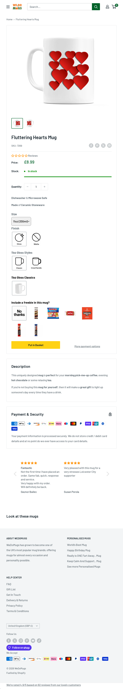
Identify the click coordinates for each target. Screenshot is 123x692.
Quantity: (16, 186)
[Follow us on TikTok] (39, 640)
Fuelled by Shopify (15, 672)
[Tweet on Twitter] (103, 145)
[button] (19, 155)
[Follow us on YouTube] (33, 640)
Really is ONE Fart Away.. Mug (84, 555)
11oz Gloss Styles (21, 252)
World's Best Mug (77, 544)
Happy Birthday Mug (78, 550)
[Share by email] (109, 145)
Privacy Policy (14, 605)
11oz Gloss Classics (23, 277)
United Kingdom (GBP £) (20, 626)
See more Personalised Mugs (83, 566)
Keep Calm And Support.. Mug (84, 561)
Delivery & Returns (17, 600)
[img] (40, 463)
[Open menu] (8, 7)
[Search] (96, 6)
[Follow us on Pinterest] (27, 640)
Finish (15, 228)
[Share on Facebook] (91, 145)
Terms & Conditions (17, 611)
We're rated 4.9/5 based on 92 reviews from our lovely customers (43, 684)
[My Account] (107, 6)
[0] (114, 7)
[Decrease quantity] (27, 186)
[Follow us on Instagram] (21, 640)
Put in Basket (35, 345)
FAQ (8, 584)
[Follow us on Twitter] (14, 640)
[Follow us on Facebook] (8, 640)
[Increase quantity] (44, 186)
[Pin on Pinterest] (97, 145)
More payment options (87, 346)
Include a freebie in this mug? (30, 302)
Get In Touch (13, 594)
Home (9, 19)
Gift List (11, 589)
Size (14, 214)
